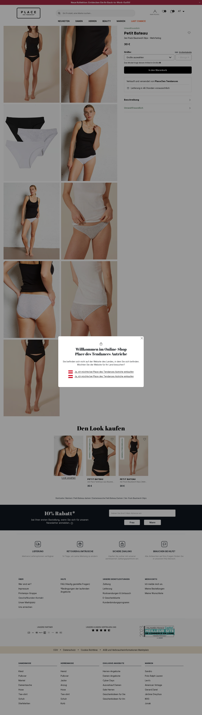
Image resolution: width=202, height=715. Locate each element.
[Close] (141, 338)
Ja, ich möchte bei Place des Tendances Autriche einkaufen (104, 371)
